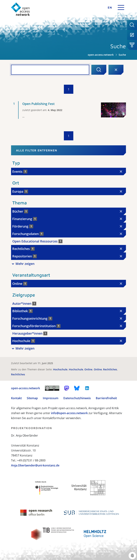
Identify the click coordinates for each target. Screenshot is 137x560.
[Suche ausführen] (98, 70)
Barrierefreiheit (106, 398)
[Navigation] (121, 7)
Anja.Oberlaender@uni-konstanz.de (35, 465)
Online (88, 369)
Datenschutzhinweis (77, 398)
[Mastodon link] (66, 388)
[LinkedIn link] (87, 388)
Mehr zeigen (25, 263)
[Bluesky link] (77, 388)
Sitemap (32, 398)
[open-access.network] (20, 9)
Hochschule (60, 369)
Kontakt (16, 398)
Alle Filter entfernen (36, 150)
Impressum (50, 398)
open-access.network (101, 54)
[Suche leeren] (115, 70)
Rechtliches (110, 369)
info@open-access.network (69, 413)
